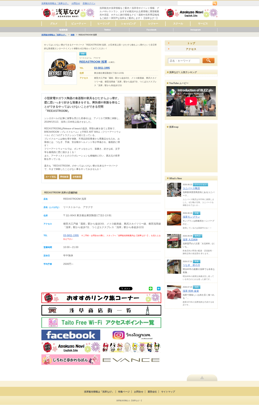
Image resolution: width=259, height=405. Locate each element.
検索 (214, 3)
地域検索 (63, 30)
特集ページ (124, 391)
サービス (203, 23)
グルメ (54, 23)
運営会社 (152, 391)
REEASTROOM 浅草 (93, 62)
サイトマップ (168, 391)
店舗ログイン (89, 3)
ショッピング (128, 23)
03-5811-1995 (102, 67)
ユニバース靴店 (191, 188)
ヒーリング (103, 23)
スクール (178, 23)
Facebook (151, 30)
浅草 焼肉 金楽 (191, 290)
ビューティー (78, 23)
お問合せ (76, 3)
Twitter (107, 30)
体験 (73, 35)
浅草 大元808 (190, 239)
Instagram (195, 30)
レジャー (153, 23)
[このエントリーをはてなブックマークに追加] (159, 288)
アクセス (191, 49)
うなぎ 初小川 (191, 265)
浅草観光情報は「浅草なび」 (55, 3)
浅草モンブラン (191, 216)
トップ (191, 43)
